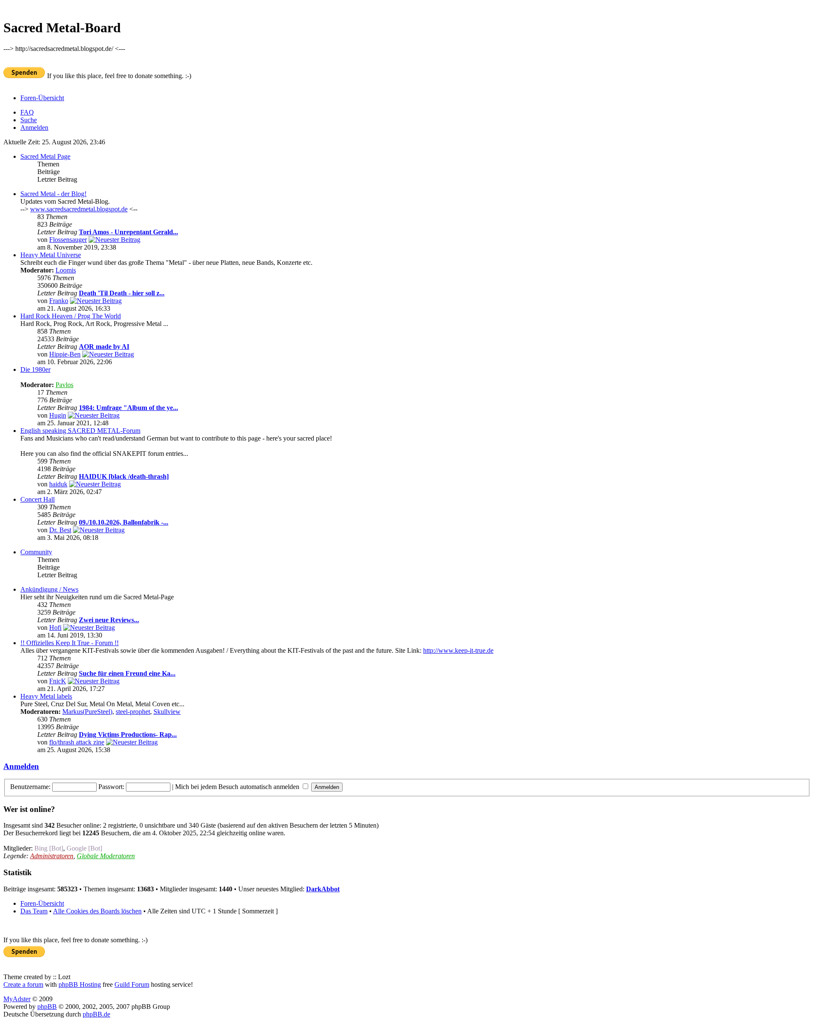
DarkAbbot (323, 889)
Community (36, 552)
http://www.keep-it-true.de (458, 650)
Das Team (33, 911)
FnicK (57, 681)
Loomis (66, 270)
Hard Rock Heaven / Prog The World (70, 316)
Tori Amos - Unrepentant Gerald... (128, 232)
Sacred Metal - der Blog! (53, 193)
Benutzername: (30, 786)
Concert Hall (37, 499)
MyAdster (17, 999)
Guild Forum (131, 984)
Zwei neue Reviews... (109, 619)
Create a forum (23, 984)
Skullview (167, 711)
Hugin (57, 415)
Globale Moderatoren (106, 855)
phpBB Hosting (80, 984)
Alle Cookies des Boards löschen (97, 911)
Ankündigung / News (49, 589)
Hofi (55, 627)
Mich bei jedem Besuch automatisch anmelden (238, 786)
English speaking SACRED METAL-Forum (80, 430)
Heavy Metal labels (46, 696)
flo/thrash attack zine (76, 742)
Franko (58, 300)
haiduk (58, 484)
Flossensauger (68, 239)
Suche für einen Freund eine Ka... (127, 673)
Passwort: (111, 786)
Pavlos (64, 384)
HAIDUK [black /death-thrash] (124, 476)
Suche (28, 120)
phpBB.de (96, 1014)
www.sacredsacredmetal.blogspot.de (79, 209)
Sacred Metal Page (45, 156)
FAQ (27, 112)
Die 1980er (35, 369)
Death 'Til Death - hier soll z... (121, 293)
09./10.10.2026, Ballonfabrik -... (123, 522)
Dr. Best (60, 530)
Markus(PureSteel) (87, 711)
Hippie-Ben (65, 354)
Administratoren (51, 855)
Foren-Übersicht (42, 97)
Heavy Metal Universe (50, 254)
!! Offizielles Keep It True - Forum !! (69, 642)
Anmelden (34, 127)
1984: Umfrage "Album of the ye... (128, 407)
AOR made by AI (104, 346)
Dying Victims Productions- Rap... (128, 734)
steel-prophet (133, 711)
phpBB (47, 1006)
